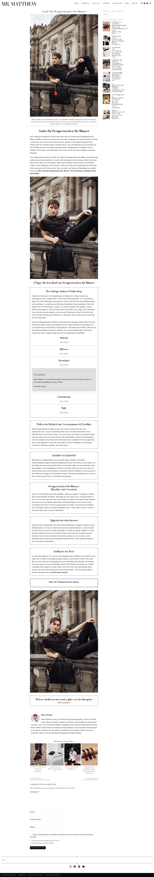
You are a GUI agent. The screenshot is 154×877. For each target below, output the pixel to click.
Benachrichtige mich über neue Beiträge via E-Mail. (43, 843)
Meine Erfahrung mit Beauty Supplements (40, 779)
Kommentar (34, 792)
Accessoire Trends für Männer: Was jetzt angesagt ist (55, 769)
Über (127, 3)
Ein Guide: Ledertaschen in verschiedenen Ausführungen (38, 769)
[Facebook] (147, 3)
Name (32, 812)
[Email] (83, 866)
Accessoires (64, 702)
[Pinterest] (144, 3)
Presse (135, 3)
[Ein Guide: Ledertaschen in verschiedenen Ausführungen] (38, 754)
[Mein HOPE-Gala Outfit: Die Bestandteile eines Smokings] (106, 40)
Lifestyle (96, 3)
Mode (77, 3)
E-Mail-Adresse (36, 819)
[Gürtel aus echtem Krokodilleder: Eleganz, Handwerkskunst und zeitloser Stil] (89, 754)
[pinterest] (79, 866)
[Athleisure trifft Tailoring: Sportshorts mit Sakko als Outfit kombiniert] (106, 64)
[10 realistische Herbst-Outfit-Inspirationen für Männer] (106, 88)
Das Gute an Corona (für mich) (90, 779)
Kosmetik (85, 3)
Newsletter (117, 3)
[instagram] (70, 866)
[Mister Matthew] (19, 3)
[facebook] (75, 866)
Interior (106, 3)
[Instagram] (142, 3)
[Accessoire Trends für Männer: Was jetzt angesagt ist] (55, 754)
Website (32, 827)
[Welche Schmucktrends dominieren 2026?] (72, 754)
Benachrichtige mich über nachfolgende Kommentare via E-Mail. (45, 840)
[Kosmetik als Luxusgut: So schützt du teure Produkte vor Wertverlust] (106, 52)
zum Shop (64, 342)
